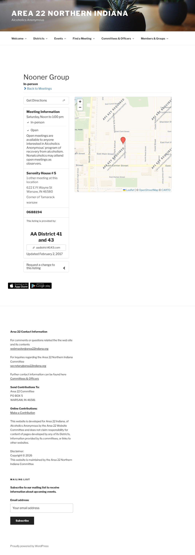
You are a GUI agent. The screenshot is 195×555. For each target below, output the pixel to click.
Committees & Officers (116, 38)
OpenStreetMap (148, 189)
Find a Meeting (82, 38)
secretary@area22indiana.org (28, 365)
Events (58, 38)
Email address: (19, 500)
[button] (122, 138)
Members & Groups (153, 38)
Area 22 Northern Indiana (70, 13)
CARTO (165, 189)
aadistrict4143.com (48, 247)
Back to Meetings (39, 88)
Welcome (17, 38)
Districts (38, 38)
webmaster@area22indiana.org (29, 348)
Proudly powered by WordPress (29, 546)
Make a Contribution (22, 412)
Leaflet (129, 189)
